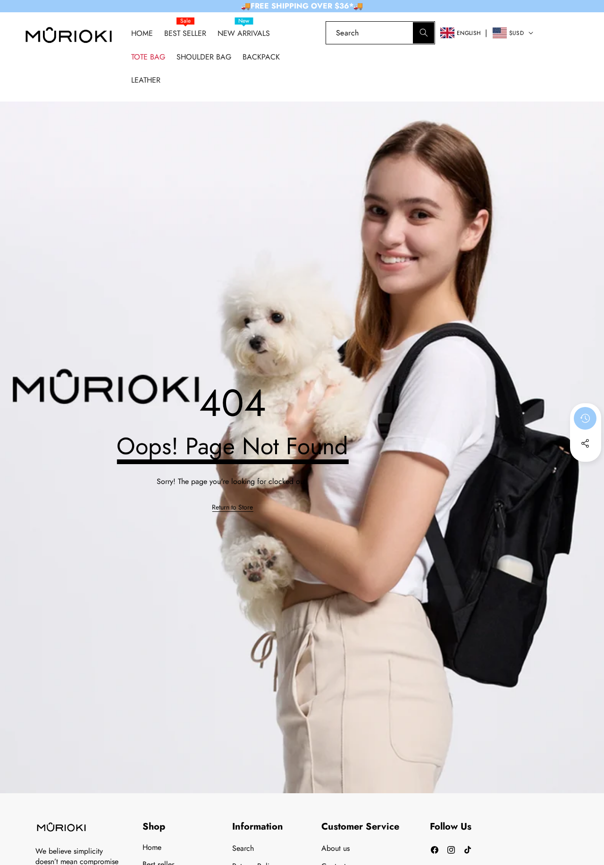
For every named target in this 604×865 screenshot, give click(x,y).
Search (243, 848)
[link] (553, 32)
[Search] (423, 32)
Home (152, 847)
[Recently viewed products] (585, 418)
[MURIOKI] (68, 37)
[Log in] (309, 32)
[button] (580, 32)
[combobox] (380, 32)
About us (335, 848)
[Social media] (585, 443)
